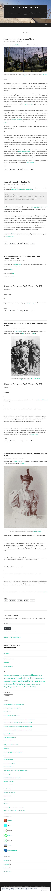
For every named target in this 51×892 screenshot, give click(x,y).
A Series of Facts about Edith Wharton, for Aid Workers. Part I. (18, 730)
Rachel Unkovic (17, 264)
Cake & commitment (8, 766)
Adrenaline (12, 675)
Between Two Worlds (8, 781)
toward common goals (16, 119)
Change (34, 675)
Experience (6, 864)
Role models (30, 684)
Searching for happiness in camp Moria (19, 39)
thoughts (13, 687)
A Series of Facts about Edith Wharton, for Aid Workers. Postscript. (22, 257)
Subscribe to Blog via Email (11, 615)
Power (44, 681)
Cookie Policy (26, 889)
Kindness (6, 799)
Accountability (7, 675)
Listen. (5, 755)
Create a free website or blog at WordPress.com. (18, 886)
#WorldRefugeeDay (10, 233)
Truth (17, 687)
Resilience (17, 684)
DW (43, 74)
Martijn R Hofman (17, 44)
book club (28, 675)
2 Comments (22, 327)
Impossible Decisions (8, 733)
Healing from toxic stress (9, 792)
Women (27, 687)
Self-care (36, 684)
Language (6, 681)
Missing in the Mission (25, 7)
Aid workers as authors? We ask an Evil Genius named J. (16, 770)
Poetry (40, 681)
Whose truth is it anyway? (9, 763)
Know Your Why (7, 788)
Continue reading (30, 162)
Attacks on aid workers (21, 675)
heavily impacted (29, 104)
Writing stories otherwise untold (11, 744)
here (11, 269)
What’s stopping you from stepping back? (13, 752)
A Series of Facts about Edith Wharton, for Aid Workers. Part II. (25, 455)
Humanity (38, 678)
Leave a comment (21, 184)
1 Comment (22, 260)
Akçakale (40, 399)
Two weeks (6, 748)
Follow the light (7, 774)
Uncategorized (7, 871)
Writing (33, 687)
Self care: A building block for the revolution (14, 704)
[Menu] (4, 25)
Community (6, 860)
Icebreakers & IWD (8, 785)
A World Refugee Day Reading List (17, 182)
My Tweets (6, 653)
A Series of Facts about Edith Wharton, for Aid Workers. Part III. (25, 324)
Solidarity (39, 684)
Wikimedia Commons (37, 531)
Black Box (6, 803)
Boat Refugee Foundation (24, 151)
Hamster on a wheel (8, 666)
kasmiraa (12, 41)
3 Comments (19, 41)
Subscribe (7, 628)
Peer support (35, 681)
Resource (24, 684)
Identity (42, 678)
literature (10, 681)
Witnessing (21, 687)
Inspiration (6, 867)
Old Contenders (7, 711)
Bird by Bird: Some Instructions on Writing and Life (21, 189)
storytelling (7, 687)
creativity (39, 675)
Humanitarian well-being (25, 678)
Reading (10, 684)
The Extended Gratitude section (11, 741)
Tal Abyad (44, 399)
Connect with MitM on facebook (12, 637)
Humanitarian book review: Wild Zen (12, 777)
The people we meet (8, 759)
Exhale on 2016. (7, 796)
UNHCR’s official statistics (37, 207)
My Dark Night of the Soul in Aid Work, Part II (14, 807)
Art (15, 675)
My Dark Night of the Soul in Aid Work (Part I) (14, 810)
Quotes (6, 684)
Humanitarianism (9, 678)
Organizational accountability (21, 681)
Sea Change (6, 662)
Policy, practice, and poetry (10, 737)
